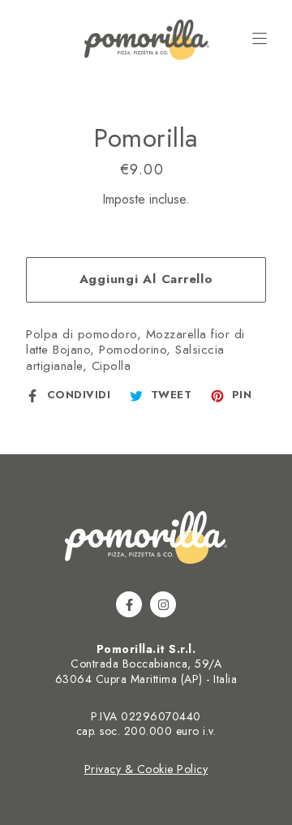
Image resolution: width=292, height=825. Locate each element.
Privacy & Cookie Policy (146, 769)
